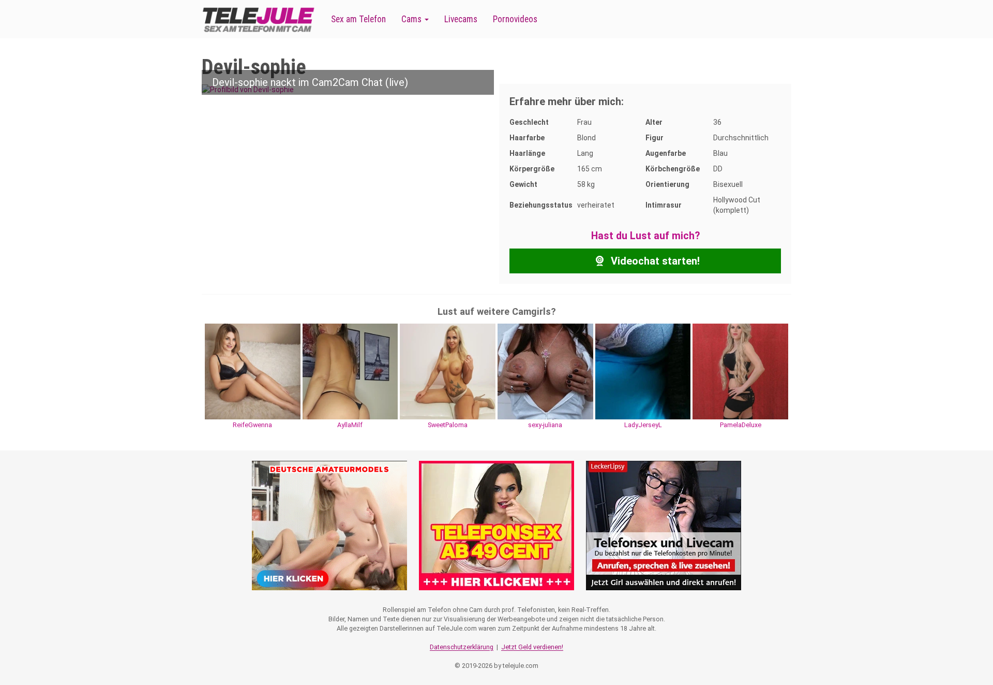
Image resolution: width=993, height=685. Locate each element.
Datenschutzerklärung (461, 647)
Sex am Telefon (358, 19)
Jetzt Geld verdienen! (532, 647)
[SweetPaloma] (447, 371)
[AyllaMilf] (350, 371)
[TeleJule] (258, 19)
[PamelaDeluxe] (740, 371)
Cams (412, 19)
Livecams (460, 19)
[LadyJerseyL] (643, 371)
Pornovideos (515, 19)
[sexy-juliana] (545, 371)
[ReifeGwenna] (252, 371)
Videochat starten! (654, 261)
